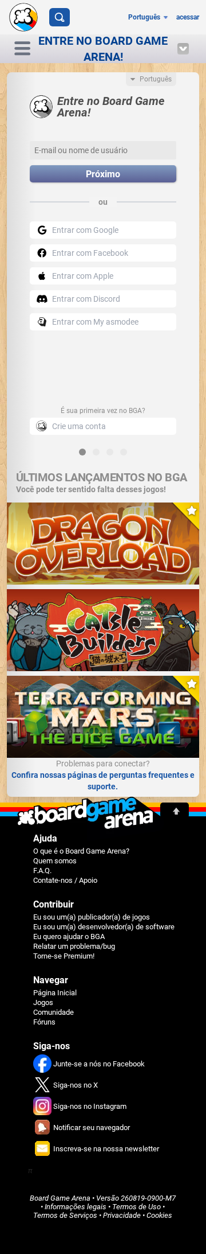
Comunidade (53, 1012)
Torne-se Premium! (63, 956)
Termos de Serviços (65, 1215)
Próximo (103, 174)
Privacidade (122, 1215)
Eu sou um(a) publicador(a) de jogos (91, 917)
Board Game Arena (60, 1198)
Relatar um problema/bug (74, 946)
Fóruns (44, 1022)
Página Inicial (55, 992)
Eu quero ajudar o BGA (69, 936)
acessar (187, 17)
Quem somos (55, 860)
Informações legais (75, 1206)
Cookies (159, 1215)
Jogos (43, 1002)
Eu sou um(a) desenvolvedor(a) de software (104, 926)
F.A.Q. (42, 870)
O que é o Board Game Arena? (81, 851)
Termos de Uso (136, 1206)
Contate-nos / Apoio (65, 880)
